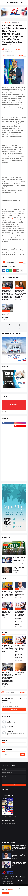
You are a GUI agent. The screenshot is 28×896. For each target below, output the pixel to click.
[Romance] (8, 459)
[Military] (8, 453)
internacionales (15, 22)
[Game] (8, 432)
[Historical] (8, 435)
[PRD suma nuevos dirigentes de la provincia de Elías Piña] (6, 864)
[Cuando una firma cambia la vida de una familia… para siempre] (7, 570)
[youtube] (20, 426)
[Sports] (20, 468)
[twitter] (23, 877)
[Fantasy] (20, 429)
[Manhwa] (8, 444)
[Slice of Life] (8, 468)
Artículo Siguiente (22, 329)
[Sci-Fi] (8, 462)
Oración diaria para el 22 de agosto (20, 673)
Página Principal (6, 22)
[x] (8, 426)
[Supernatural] (8, 471)
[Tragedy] (8, 475)
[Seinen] (20, 462)
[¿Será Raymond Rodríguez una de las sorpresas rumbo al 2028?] (6, 856)
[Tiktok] (8, 429)
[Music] (20, 453)
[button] (2, 2)
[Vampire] (20, 475)
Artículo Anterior (6, 329)
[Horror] (20, 435)
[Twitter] (7, 270)
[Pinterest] (14, 270)
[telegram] (22, 880)
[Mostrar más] (21, 270)
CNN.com (15, 219)
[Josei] (20, 438)
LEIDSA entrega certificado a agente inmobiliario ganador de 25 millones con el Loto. (7, 594)
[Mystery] (8, 456)
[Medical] (20, 450)
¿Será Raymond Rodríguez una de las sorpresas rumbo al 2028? (20, 593)
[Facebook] (3, 270)
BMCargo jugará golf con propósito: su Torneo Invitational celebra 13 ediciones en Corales (19, 560)
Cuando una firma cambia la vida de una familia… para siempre (19, 569)
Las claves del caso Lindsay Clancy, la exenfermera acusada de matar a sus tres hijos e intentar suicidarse (20, 294)
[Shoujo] (8, 465)
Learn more (10, 889)
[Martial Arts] (20, 444)
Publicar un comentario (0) (14, 325)
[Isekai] (8, 438)
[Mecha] (20, 447)
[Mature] (8, 447)
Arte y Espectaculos (12, 2)
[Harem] (20, 432)
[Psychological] (20, 456)
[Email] (17, 270)
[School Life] (20, 459)
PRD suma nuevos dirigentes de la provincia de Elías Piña (6, 613)
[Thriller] (20, 471)
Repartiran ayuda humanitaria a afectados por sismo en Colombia (7, 315)
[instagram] (20, 423)
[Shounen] (20, 465)
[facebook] (8, 423)
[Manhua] (20, 441)
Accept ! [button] (5, 893)
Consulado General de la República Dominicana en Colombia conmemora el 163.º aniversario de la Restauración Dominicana (7, 295)
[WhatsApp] (10, 270)
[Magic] (8, 441)
